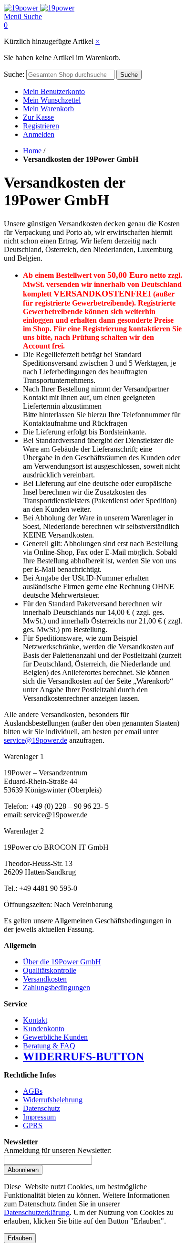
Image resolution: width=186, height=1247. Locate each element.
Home (32, 151)
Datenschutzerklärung (37, 1212)
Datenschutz (41, 1108)
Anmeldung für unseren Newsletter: (58, 1150)
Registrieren (41, 126)
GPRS (32, 1125)
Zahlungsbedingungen (56, 987)
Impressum (39, 1117)
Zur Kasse (38, 117)
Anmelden (38, 134)
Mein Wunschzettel (52, 100)
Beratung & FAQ (49, 1046)
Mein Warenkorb (48, 109)
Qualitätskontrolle (49, 970)
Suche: (14, 74)
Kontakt (35, 1020)
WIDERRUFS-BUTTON (83, 1056)
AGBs (32, 1091)
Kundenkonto (43, 1029)
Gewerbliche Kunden (55, 1037)
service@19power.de (35, 740)
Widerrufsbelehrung (53, 1100)
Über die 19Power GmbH (62, 962)
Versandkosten (45, 979)
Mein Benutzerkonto (54, 91)
